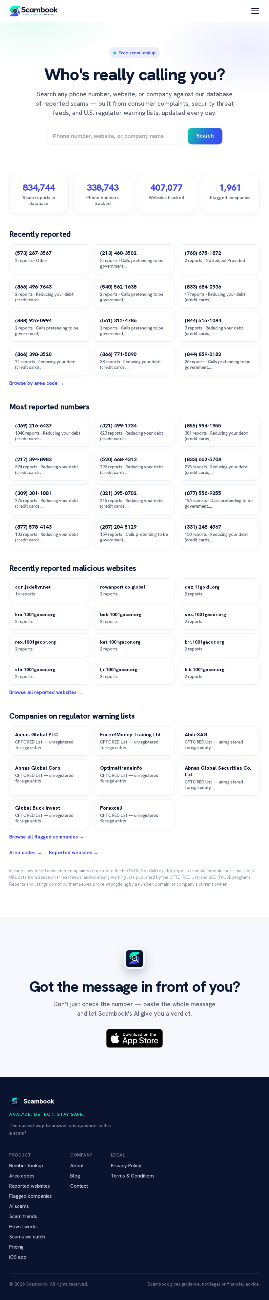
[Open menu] (255, 11)
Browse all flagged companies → (46, 837)
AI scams (19, 1206)
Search (205, 136)
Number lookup (26, 1165)
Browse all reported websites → (46, 692)
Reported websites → (73, 852)
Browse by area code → (36, 383)
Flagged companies (30, 1196)
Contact (79, 1186)
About (77, 1165)
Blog (75, 1176)
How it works (23, 1226)
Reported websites (29, 1186)
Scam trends (23, 1216)
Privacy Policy (126, 1165)
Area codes (21, 1176)
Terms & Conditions (133, 1176)
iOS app (18, 1257)
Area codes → (25, 852)
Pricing (16, 1247)
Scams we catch (27, 1237)
